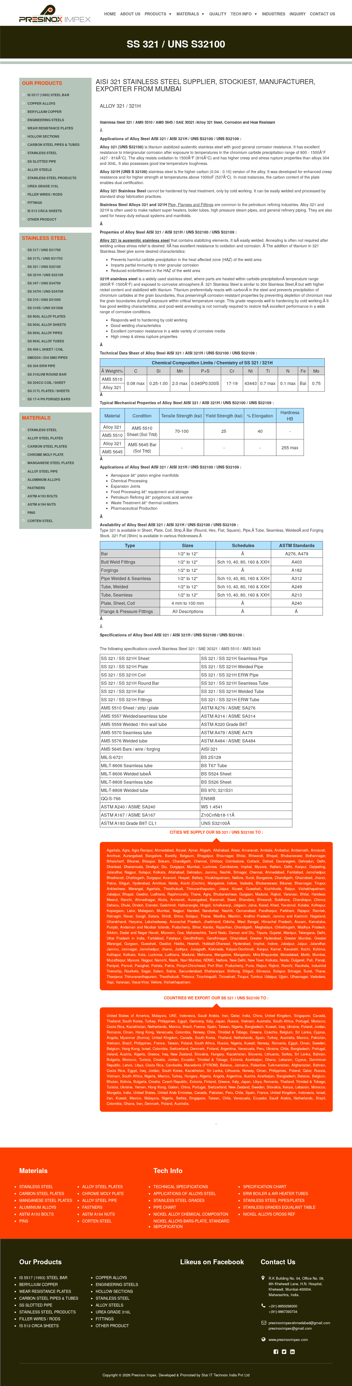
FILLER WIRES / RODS (45, 194)
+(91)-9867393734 (283, 1311)
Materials (191, 13)
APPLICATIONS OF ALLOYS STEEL (184, 1193)
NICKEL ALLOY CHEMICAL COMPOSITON (190, 1214)
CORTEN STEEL (40, 521)
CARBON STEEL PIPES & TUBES (53, 144)
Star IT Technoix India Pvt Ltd (225, 1374)
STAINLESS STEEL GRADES (178, 1200)
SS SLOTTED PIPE (42, 161)
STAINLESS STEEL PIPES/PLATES (273, 1200)
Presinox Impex (143, 1374)
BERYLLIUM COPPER (45, 111)
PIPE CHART (164, 1207)
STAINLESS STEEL (42, 153)
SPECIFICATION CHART (265, 1186)
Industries (273, 13)
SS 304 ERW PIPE (41, 366)
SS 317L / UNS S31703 (45, 258)
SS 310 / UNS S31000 (44, 299)
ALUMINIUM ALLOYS (44, 479)
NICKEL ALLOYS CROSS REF (269, 1214)
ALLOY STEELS (40, 169)
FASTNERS (36, 488)
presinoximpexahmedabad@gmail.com (299, 1322)
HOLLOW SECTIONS (43, 136)
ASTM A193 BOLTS (42, 496)
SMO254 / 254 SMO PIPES (48, 357)
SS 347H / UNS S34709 (45, 291)
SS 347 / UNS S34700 (44, 283)
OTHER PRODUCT (42, 219)
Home (110, 13)
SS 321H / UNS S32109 (45, 275)
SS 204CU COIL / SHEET (46, 382)
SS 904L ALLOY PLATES (46, 316)
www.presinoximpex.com (288, 1339)
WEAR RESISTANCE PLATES (50, 128)
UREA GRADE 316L (43, 186)
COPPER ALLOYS (41, 103)
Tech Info (244, 13)
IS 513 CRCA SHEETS (45, 211)
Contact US (322, 13)
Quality (217, 13)
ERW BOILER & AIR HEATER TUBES (275, 1193)
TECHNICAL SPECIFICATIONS (180, 1186)
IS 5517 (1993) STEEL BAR (48, 95)
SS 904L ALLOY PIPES (45, 333)
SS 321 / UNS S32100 (44, 266)
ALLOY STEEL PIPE (43, 471)
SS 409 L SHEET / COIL (45, 349)
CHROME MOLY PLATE (46, 454)
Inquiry (298, 13)
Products (158, 13)
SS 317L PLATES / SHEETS (49, 391)
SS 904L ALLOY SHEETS (47, 324)
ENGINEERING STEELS (46, 120)
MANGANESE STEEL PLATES (51, 463)
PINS (31, 512)
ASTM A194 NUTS (42, 504)
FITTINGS (35, 202)
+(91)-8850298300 (283, 1306)
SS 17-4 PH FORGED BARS (49, 399)
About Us (130, 13)
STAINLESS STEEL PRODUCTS (52, 178)
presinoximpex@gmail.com (290, 1328)
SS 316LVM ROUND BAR (47, 374)
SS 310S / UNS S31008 (45, 308)
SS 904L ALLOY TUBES (46, 341)
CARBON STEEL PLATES (47, 446)
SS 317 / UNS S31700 (44, 250)
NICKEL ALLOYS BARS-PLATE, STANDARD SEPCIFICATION (191, 1223)
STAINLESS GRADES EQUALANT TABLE (279, 1207)
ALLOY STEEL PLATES (45, 438)
